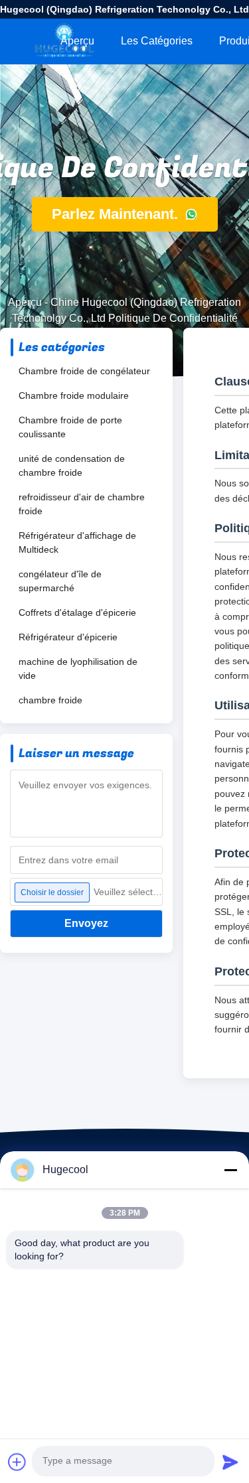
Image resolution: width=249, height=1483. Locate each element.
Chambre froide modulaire (74, 395)
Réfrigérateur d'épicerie (68, 637)
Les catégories (157, 40)
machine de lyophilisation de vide (78, 668)
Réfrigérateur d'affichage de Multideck (77, 542)
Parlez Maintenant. (117, 214)
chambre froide (50, 700)
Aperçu (77, 40)
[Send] (230, 1461)
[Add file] (17, 1461)
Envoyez (86, 923)
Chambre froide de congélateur (84, 371)
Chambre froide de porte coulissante (70, 427)
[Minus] (230, 1170)
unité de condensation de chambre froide (72, 465)
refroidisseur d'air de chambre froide (82, 504)
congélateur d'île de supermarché (60, 581)
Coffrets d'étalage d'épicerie (77, 612)
